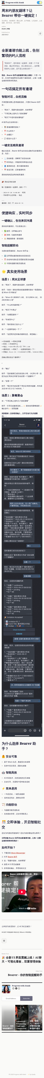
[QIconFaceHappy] (4, 940)
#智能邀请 (10, 932)
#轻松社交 (16, 932)
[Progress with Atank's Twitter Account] (16, 988)
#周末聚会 (28, 932)
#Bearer (22, 932)
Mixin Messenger (18, 853)
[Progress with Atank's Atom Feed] (13, 988)
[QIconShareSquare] (40, 34)
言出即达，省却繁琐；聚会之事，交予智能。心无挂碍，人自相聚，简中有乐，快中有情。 (22, 22)
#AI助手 (4, 932)
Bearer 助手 (12, 857)
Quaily (33, 1074)
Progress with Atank (20, 1074)
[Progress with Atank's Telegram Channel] (19, 988)
